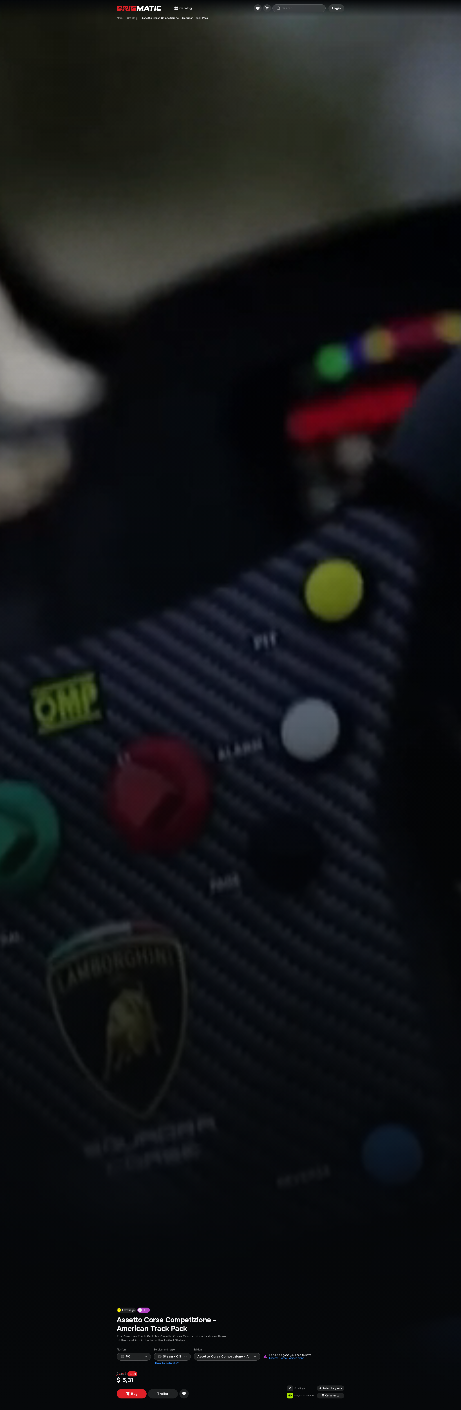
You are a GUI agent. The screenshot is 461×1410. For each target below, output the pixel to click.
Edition (198, 1349)
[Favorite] (258, 8)
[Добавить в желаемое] (184, 1393)
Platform (122, 1349)
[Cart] (267, 8)
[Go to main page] (139, 8)
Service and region (165, 1349)
